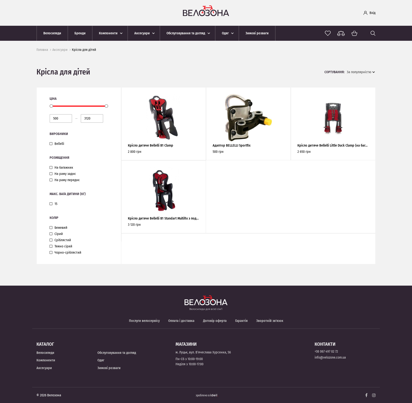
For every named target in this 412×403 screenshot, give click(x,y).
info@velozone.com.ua (330, 357)
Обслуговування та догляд (116, 353)
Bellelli (59, 144)
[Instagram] (374, 395)
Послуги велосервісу (144, 321)
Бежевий (61, 228)
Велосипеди (45, 353)
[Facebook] (366, 395)
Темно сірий (63, 246)
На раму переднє (67, 180)
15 (56, 204)
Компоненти (45, 360)
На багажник (64, 168)
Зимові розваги (109, 368)
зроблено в (203, 395)
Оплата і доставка (181, 321)
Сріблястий (63, 240)
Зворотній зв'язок (269, 321)
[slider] (51, 106)
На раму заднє (65, 174)
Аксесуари (60, 50)
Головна (42, 50)
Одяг (100, 360)
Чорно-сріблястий (68, 253)
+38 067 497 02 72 (326, 351)
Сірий (59, 234)
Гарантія (241, 321)
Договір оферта (215, 321)
